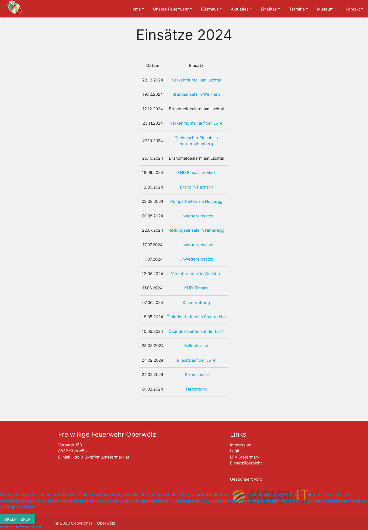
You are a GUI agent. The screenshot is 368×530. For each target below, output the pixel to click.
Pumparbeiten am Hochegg (196, 201)
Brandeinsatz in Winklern (196, 94)
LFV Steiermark (244, 457)
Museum (325, 9)
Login (235, 450)
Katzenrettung (196, 302)
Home (135, 9)
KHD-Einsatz (196, 287)
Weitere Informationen (21, 526)
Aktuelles (240, 9)
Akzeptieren (17, 519)
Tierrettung (196, 389)
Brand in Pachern (196, 187)
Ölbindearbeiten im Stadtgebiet (196, 316)
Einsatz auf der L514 (196, 360)
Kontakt (353, 9)
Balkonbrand (196, 345)
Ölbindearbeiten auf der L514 (196, 331)
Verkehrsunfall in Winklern (196, 273)
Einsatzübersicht (246, 463)
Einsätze (269, 9)
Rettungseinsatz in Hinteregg (196, 230)
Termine (297, 9)
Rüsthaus (210, 9)
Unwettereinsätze (196, 215)
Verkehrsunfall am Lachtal (196, 80)
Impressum (240, 444)
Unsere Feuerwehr (171, 9)
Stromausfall (197, 374)
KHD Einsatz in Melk (196, 172)
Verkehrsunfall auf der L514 (196, 123)
